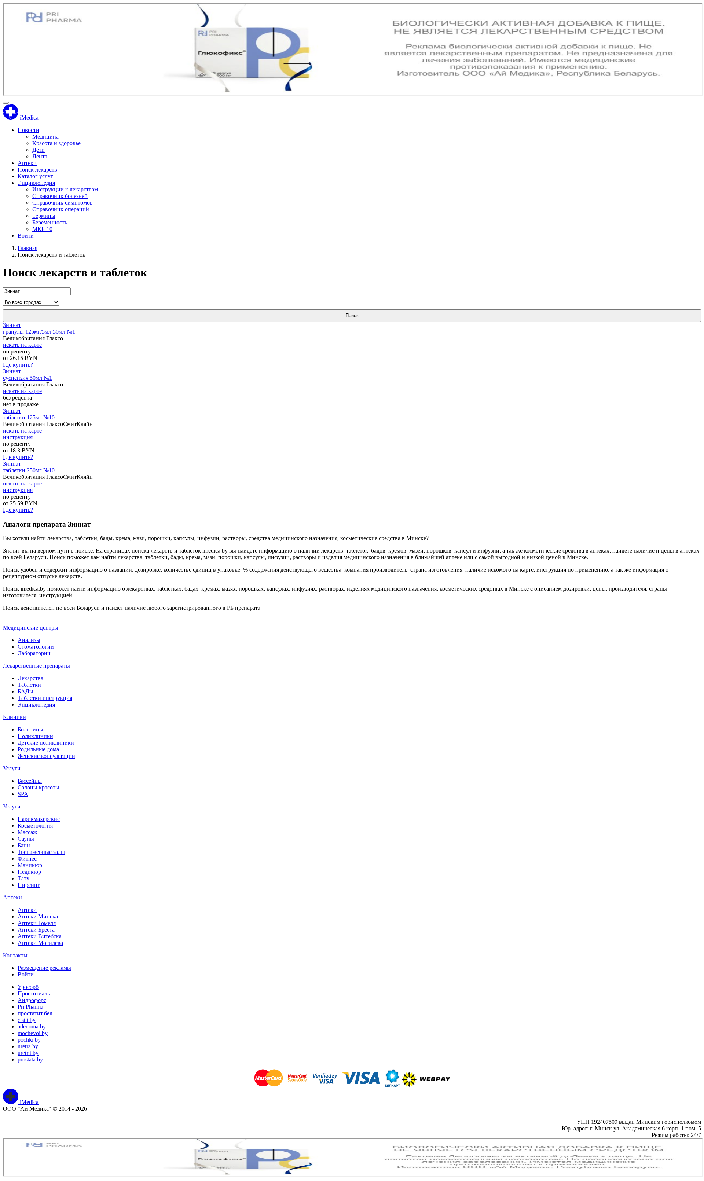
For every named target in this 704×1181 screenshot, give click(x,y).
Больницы (30, 729)
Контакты (15, 955)
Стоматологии (36, 646)
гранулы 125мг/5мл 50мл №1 (39, 332)
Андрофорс (32, 1000)
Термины (43, 216)
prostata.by (30, 1059)
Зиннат (12, 325)
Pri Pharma (30, 1007)
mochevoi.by (33, 1033)
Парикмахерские (39, 819)
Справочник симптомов (62, 202)
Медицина (45, 136)
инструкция (18, 437)
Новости (28, 130)
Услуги (12, 768)
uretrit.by (28, 1053)
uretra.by (28, 1046)
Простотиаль (34, 993)
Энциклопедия (36, 183)
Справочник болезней (60, 196)
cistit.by (27, 1020)
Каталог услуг (35, 176)
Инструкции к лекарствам (65, 189)
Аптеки (27, 163)
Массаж (27, 832)
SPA (23, 794)
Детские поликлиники (46, 743)
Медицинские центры (30, 627)
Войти (26, 235)
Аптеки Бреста (36, 930)
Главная (27, 248)
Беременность (49, 222)
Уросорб (28, 987)
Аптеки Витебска (40, 936)
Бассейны (30, 781)
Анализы (29, 640)
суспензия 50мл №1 (27, 378)
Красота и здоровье (56, 143)
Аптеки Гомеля (37, 923)
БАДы (25, 691)
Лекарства (30, 678)
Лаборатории (34, 653)
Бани (24, 845)
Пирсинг (29, 885)
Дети (38, 150)
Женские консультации (46, 756)
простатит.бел (35, 1013)
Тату (23, 878)
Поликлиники (35, 736)
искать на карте (22, 345)
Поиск (352, 315)
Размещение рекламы (44, 968)
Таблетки (29, 685)
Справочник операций (60, 209)
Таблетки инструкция (45, 698)
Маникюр (30, 865)
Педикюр (29, 872)
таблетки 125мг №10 (29, 417)
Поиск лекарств (37, 169)
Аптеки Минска (38, 916)
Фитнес (27, 858)
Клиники (14, 717)
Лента (39, 156)
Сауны (26, 839)
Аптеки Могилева (40, 943)
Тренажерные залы (41, 852)
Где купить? (18, 365)
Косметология (35, 825)
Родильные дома (38, 749)
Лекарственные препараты (36, 666)
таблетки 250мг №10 (29, 470)
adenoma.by (32, 1026)
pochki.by (29, 1040)
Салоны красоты (38, 787)
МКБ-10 (42, 229)
